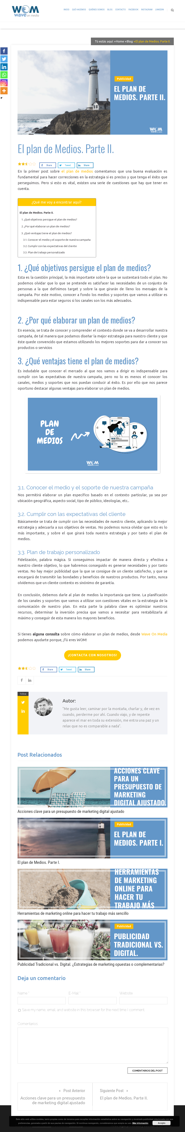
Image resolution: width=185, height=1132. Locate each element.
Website (126, 993)
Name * (23, 993)
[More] (4, 90)
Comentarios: (28, 1024)
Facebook (133, 9)
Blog (110, 9)
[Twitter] (4, 59)
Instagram (146, 9)
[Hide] (1, 98)
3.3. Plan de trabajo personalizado (44, 252)
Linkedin (159, 9)
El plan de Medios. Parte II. (37, 212)
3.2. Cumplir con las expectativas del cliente (50, 246)
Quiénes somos (97, 9)
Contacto (120, 9)
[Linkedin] (4, 66)
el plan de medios (78, 171)
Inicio (66, 9)
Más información (140, 1123)
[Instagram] (4, 82)
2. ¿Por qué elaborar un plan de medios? (45, 226)
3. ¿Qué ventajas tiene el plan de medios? (46, 233)
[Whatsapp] (4, 74)
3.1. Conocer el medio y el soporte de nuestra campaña (57, 239)
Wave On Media (154, 634)
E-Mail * (74, 993)
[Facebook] (4, 51)
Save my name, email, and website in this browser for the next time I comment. (83, 1010)
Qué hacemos (79, 9)
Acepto (161, 1123)
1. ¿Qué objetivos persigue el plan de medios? (49, 219)
